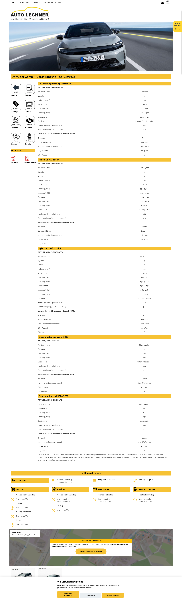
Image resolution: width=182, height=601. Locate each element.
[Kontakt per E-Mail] (162, 2)
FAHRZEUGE (24, 2)
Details (28, 95)
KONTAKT (61, 2)
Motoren (28, 128)
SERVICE (36, 2)
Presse (14, 144)
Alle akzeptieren (112, 595)
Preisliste (14, 162)
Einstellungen (90, 595)
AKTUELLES (48, 2)
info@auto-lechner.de (107, 480)
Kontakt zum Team (177, 24)
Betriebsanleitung (31, 162)
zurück (14, 95)
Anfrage (14, 112)
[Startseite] (168, 2)
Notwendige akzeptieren (68, 594)
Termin (28, 144)
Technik (14, 128)
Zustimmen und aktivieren (91, 551)
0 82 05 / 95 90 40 (146, 480)
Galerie (28, 112)
